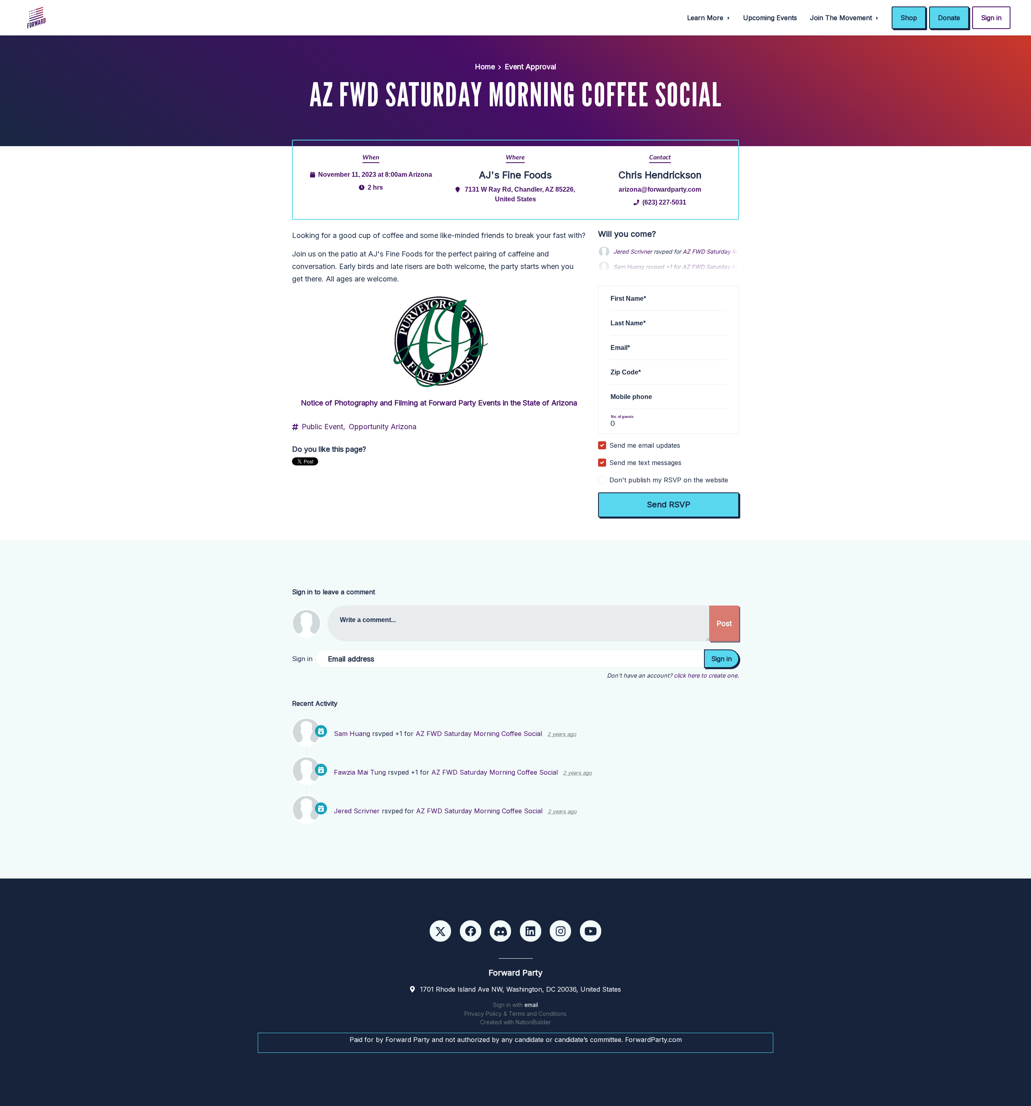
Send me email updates (644, 445)
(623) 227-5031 (664, 202)
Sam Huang (628, 251)
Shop (909, 18)
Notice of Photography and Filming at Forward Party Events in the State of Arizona (439, 403)
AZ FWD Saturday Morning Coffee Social (479, 734)
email (531, 1004)
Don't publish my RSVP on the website (668, 480)
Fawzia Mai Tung (360, 772)
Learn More (706, 18)
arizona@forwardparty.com (660, 189)
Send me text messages (645, 463)
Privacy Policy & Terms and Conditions (515, 1013)
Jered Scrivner (357, 811)
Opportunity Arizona (382, 426)
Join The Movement (842, 18)
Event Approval (530, 66)
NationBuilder (533, 1022)
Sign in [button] (991, 18)
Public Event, (323, 426)
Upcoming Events (770, 18)
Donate (949, 18)
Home (485, 66)
